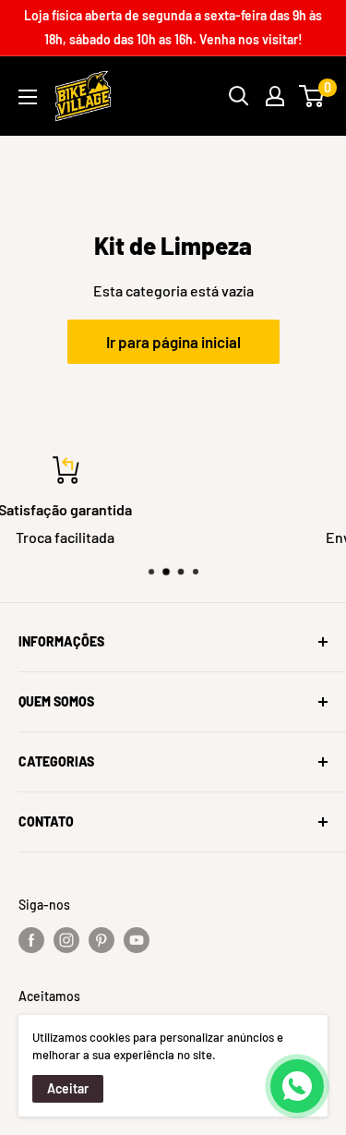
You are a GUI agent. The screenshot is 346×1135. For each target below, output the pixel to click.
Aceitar (68, 1088)
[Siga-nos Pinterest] (101, 940)
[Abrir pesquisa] (239, 96)
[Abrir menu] (27, 97)
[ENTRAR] (275, 96)
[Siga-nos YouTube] (136, 940)
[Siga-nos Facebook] (31, 940)
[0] (312, 96)
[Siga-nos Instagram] (66, 940)
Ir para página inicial (173, 341)
